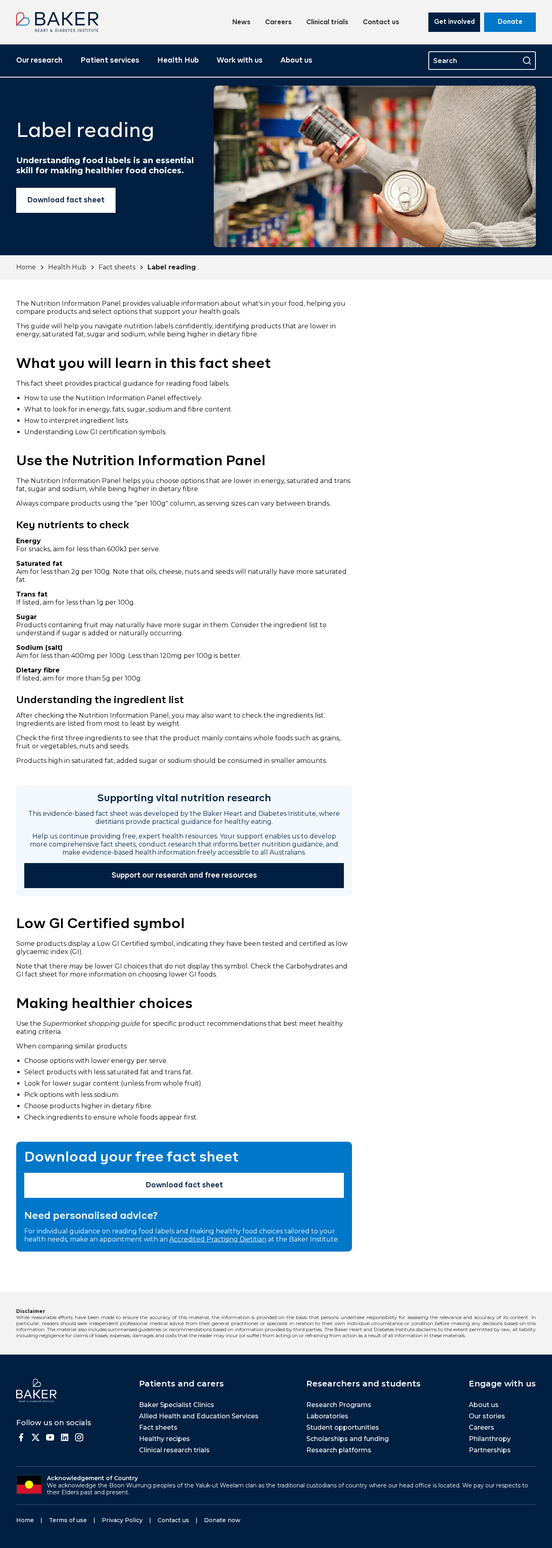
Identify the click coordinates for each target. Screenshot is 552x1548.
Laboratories (327, 1416)
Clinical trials (327, 22)
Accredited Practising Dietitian (217, 1239)
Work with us (240, 60)
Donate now (222, 1520)
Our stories (487, 1416)
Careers (278, 22)
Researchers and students (363, 1383)
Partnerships (490, 1450)
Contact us (381, 22)
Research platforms (338, 1450)
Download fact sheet (66, 200)
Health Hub (178, 60)
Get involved (454, 22)
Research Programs (338, 1405)
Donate (510, 22)
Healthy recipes (164, 1439)
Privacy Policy (122, 1520)
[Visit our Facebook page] (21, 1437)
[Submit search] (527, 60)
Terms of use (68, 1520)
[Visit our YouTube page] (50, 1437)
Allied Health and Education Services (199, 1416)
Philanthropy (490, 1439)
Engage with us (502, 1383)
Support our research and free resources (184, 875)
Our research (39, 60)
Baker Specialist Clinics (176, 1405)
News (241, 22)
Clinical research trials (174, 1450)
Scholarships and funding (347, 1439)
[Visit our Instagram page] (79, 1437)
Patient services (109, 60)
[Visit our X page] (35, 1437)
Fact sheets (117, 267)
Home (26, 267)
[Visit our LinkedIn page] (65, 1437)
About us (296, 60)
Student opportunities (342, 1427)
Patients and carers (181, 1383)
